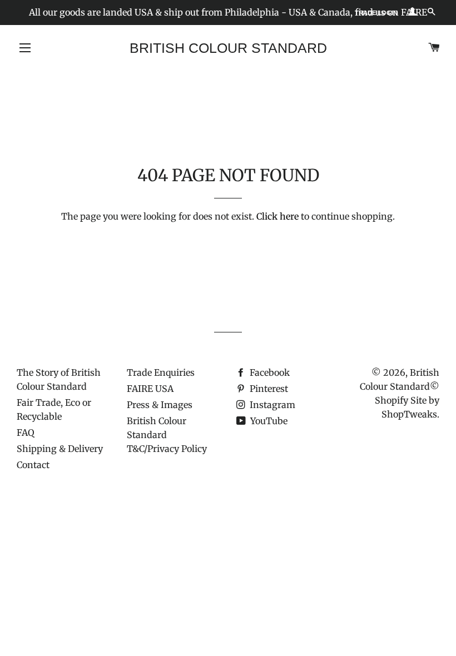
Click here (277, 216)
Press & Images (159, 404)
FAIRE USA (150, 388)
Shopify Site (401, 400)
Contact (33, 464)
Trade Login (376, 12)
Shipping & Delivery (60, 448)
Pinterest (267, 388)
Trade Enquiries (161, 372)
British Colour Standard (228, 48)
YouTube (268, 420)
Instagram (271, 404)
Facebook (268, 372)
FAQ (25, 432)
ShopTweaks (409, 414)
